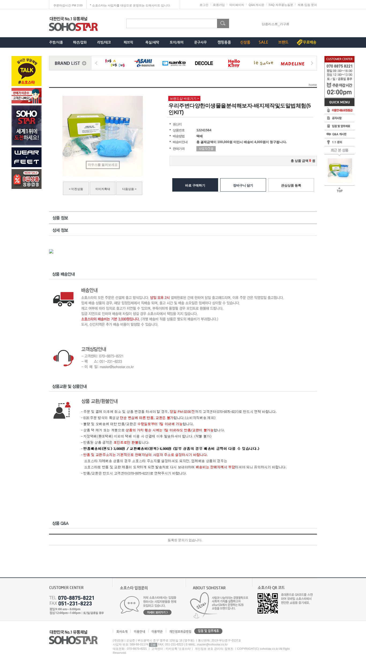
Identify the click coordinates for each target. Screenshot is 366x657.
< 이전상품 (76, 189)
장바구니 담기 (243, 185)
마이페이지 (236, 4)
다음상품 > (129, 189)
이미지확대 (102, 189)
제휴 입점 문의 (307, 4)
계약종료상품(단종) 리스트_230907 (275, 24)
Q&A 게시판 (256, 4)
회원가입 (219, 4)
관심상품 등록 (291, 185)
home (313, 85)
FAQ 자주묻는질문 (281, 4)
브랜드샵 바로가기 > (184, 98)
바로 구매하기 (195, 185)
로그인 (204, 4)
